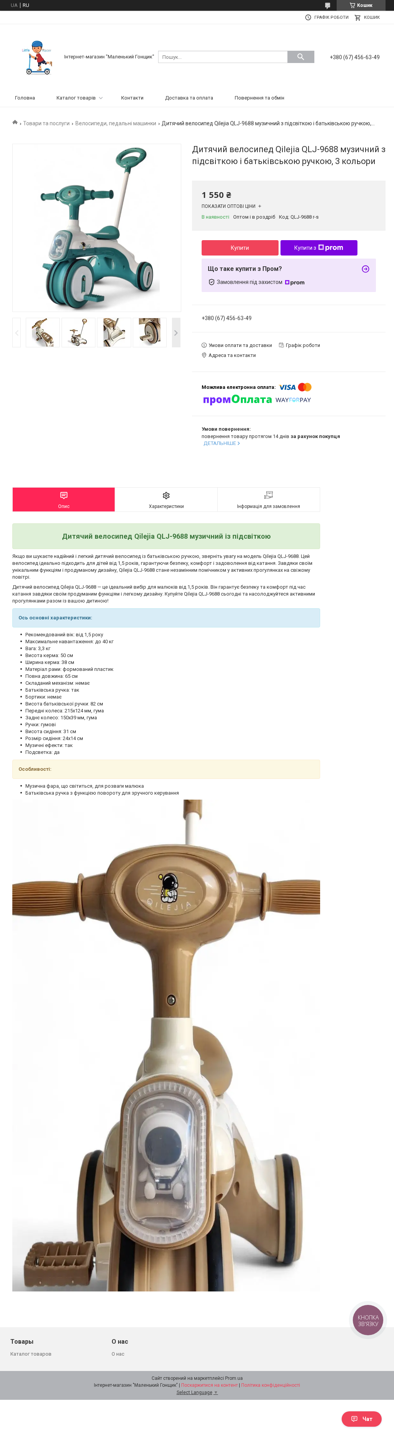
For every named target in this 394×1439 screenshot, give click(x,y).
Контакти (132, 98)
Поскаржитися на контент (209, 1385)
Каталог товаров (31, 1354)
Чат (367, 1419)
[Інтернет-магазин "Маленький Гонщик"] (37, 56)
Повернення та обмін (259, 98)
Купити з (305, 248)
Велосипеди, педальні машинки (115, 123)
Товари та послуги (46, 123)
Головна (25, 98)
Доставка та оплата (189, 98)
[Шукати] (300, 57)
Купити (240, 248)
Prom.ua (234, 1378)
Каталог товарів (76, 98)
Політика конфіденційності (270, 1385)
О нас (118, 1354)
